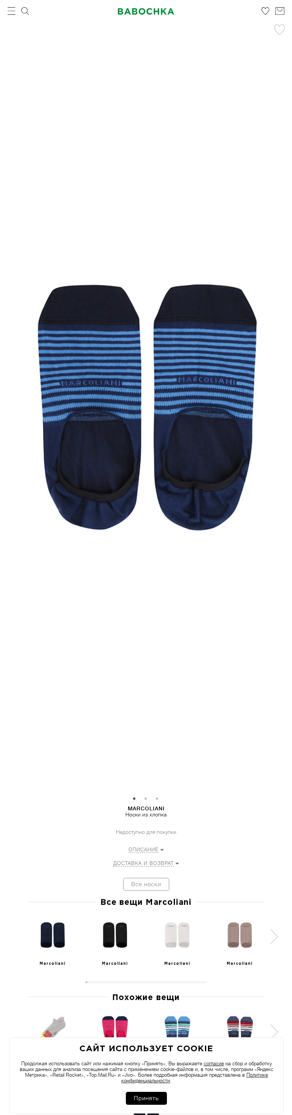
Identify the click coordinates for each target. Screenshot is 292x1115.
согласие (214, 1063)
